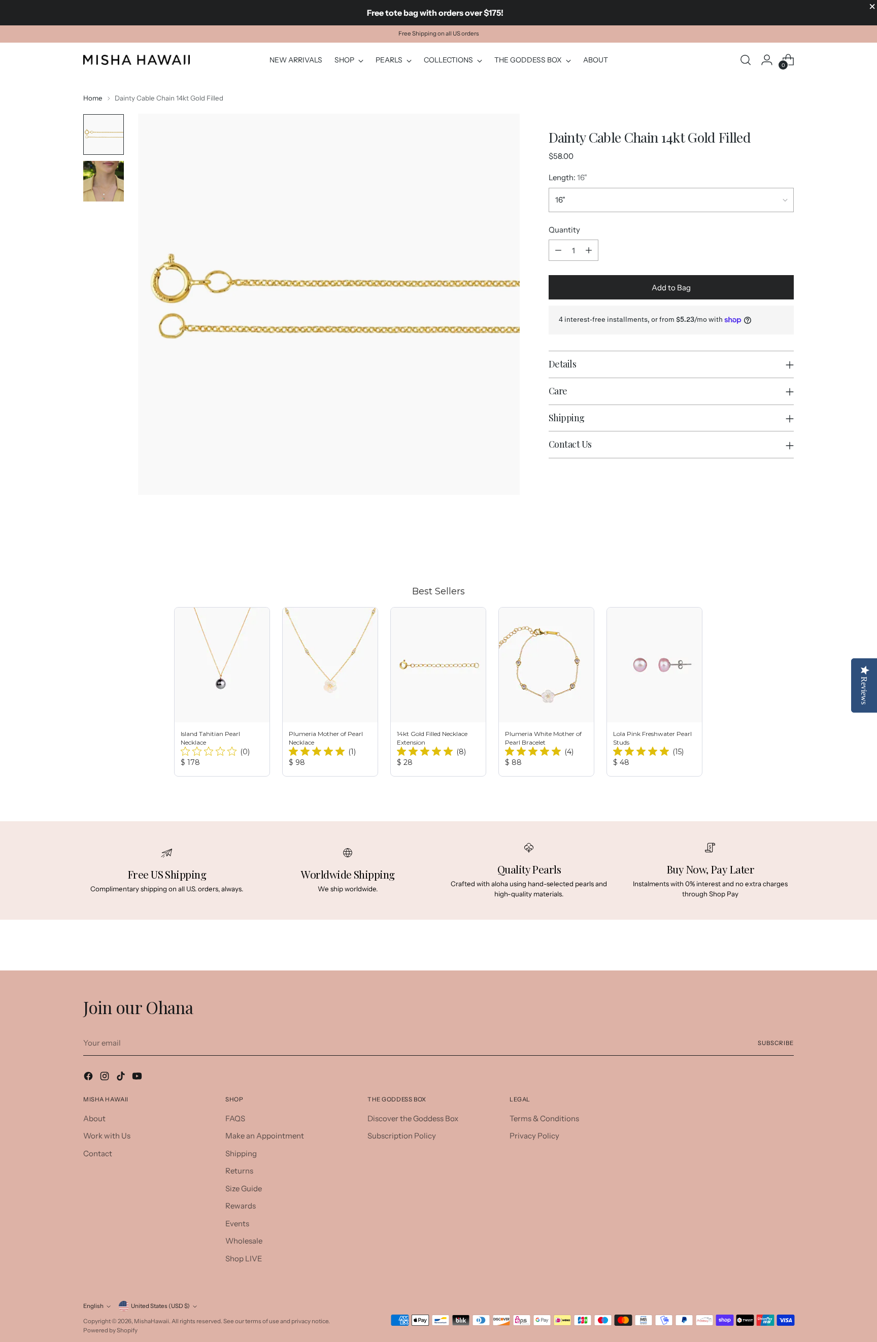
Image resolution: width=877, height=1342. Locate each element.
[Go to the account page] (767, 60)
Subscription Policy (401, 1135)
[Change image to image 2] (103, 181)
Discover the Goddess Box (412, 1118)
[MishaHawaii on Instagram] (105, 1078)
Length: (568, 177)
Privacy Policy (534, 1135)
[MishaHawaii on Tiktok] (122, 1078)
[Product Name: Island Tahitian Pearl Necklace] (222, 692)
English (93, 1306)
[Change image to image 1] (103, 134)
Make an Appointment (264, 1135)
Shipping (241, 1153)
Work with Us (106, 1135)
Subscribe (776, 1043)
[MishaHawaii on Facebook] (89, 1078)
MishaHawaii (151, 1321)
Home (93, 98)
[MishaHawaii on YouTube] (138, 1078)
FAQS (235, 1118)
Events (237, 1223)
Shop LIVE (243, 1258)
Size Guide (243, 1188)
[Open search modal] (745, 60)
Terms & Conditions (544, 1118)
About (94, 1118)
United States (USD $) (160, 1306)
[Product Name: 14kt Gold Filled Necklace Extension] (438, 692)
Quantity (564, 229)
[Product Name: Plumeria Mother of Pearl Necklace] (330, 692)
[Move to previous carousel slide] (761, 546)
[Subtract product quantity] (558, 250)
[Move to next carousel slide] (785, 546)
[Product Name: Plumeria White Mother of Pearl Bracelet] (546, 692)
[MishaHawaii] (136, 59)
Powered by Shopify (110, 1330)
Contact (97, 1153)
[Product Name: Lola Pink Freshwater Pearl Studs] (654, 692)
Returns (239, 1171)
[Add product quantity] (589, 250)
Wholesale (243, 1241)
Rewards (240, 1206)
